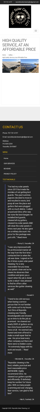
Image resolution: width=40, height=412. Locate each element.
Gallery (11, 55)
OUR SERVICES (9, 164)
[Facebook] (20, 114)
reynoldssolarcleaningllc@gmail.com (27, 2)
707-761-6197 (13, 133)
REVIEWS (7, 169)
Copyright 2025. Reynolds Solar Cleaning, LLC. (16, 408)
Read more (22, 237)
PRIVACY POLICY (10, 174)
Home (4, 55)
